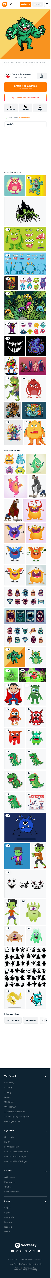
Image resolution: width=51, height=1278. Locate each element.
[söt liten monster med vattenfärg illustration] (13, 546)
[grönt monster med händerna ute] (14, 906)
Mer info (10, 122)
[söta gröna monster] (14, 205)
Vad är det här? (24, 118)
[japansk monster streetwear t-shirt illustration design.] (14, 1203)
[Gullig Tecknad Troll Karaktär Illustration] (14, 183)
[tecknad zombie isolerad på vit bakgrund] (12, 458)
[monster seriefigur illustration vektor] (11, 362)
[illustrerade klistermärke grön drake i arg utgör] (14, 928)
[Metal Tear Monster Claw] (25, 230)
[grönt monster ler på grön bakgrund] (33, 924)
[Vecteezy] (4, 4)
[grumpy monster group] (16, 524)
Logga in (37, 4)
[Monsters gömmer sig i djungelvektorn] (25, 339)
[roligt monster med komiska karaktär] (17, 484)
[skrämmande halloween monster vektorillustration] (11, 302)
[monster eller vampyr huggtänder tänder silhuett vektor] (14, 395)
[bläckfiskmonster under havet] (14, 416)
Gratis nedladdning (25, 87)
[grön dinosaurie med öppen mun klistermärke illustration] (14, 1096)
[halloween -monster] (18, 436)
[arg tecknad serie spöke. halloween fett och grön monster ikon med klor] (14, 625)
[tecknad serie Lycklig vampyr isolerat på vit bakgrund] (13, 965)
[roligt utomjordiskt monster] (32, 414)
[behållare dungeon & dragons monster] (25, 1228)
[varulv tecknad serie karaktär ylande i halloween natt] (32, 671)
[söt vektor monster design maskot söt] (14, 1011)
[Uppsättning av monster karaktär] (17, 317)
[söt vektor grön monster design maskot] (15, 988)
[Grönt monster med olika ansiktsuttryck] (25, 258)
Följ (41, 77)
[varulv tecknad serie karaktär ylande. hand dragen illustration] (13, 671)
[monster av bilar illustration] (12, 506)
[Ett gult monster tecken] (15, 573)
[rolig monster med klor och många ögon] (18, 946)
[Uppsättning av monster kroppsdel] (25, 283)
